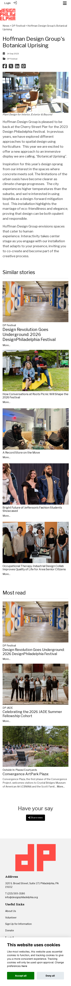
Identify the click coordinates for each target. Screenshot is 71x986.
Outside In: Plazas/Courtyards (20, 769)
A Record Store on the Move (21, 452)
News (6, 25)
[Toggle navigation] (65, 3)
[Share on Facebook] (5, 67)
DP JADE (8, 707)
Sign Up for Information (18, 923)
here (24, 966)
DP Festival (18, 25)
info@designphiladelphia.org (21, 897)
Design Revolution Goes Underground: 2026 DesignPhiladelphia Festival (29, 334)
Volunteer (11, 917)
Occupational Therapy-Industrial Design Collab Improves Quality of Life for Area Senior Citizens (34, 567)
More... (6, 345)
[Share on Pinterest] (23, 67)
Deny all (50, 975)
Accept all (21, 975)
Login (7, 3)
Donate (9, 930)
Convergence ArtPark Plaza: (26, 774)
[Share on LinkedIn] (17, 67)
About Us (11, 911)
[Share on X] (11, 67)
